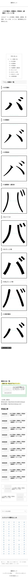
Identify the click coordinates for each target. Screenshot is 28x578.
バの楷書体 (13, 63)
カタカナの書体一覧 (7, 347)
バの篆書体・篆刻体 (15, 67)
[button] (25, 511)
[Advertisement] (14, 38)
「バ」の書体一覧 (13, 59)
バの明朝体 (13, 65)
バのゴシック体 (14, 72)
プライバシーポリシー (20, 573)
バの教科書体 (13, 76)
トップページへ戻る (7, 573)
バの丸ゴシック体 (14, 74)
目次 (12, 56)
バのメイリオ (13, 70)
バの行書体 (13, 61)
